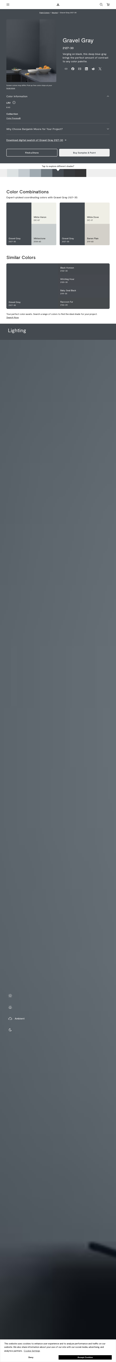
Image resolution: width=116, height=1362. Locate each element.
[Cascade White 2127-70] (12, 173)
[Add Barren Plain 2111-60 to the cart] (97, 228)
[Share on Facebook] (72, 68)
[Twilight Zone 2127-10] (80, 173)
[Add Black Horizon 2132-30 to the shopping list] (104, 269)
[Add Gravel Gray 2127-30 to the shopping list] (25, 207)
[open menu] (8, 4)
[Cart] (108, 4)
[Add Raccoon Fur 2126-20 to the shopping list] (104, 303)
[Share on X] (100, 68)
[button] (101, 4)
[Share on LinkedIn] (86, 68)
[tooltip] (14, 102)
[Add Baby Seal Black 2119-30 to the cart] (97, 291)
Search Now (12, 317)
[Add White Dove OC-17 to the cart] (97, 207)
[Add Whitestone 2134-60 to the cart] (43, 228)
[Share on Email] (79, 68)
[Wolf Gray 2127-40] (46, 173)
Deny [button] (30, 1357)
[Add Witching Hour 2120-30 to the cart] (97, 280)
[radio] (10, 995)
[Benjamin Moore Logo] (58, 4)
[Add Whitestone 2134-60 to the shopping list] (50, 228)
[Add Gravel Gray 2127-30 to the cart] (18, 207)
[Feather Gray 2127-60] (24, 173)
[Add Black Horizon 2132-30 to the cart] (97, 269)
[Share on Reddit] (93, 68)
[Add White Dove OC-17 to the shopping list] (104, 207)
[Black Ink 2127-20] (69, 173)
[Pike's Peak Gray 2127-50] (35, 173)
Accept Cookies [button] (85, 1357)
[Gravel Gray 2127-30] (58, 173)
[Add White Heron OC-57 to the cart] (43, 207)
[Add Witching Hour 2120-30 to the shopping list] (104, 280)
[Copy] (66, 68)
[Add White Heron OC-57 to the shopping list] (50, 207)
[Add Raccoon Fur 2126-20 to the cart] (97, 303)
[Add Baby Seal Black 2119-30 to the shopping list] (104, 291)
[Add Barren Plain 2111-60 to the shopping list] (104, 228)
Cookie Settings (32, 1350)
